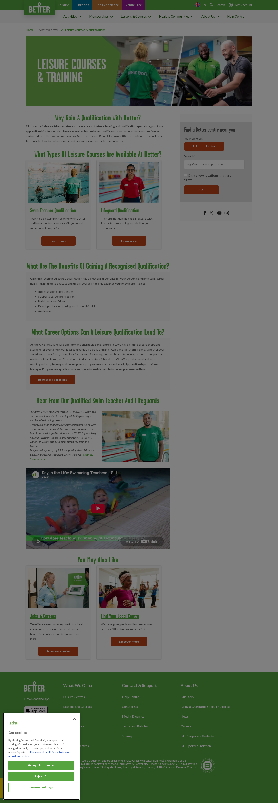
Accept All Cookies (41, 765)
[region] (41, 756)
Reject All (41, 776)
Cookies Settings (41, 787)
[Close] (74, 718)
